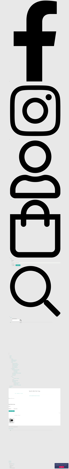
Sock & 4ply (14, 381)
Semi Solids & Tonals (15, 380)
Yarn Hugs (14, 375)
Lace (13, 379)
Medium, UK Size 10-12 (15, 364)
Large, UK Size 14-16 (15, 365)
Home (11, 355)
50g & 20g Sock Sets (16, 382)
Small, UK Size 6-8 (15, 363)
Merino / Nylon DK (16, 378)
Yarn (12, 376)
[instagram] (35, 139)
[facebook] (35, 81)
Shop (15, 393)
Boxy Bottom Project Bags (16, 369)
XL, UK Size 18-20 (15, 366)
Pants (12, 362)
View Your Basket (31, 395)
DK (13, 377)
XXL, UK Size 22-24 (15, 367)
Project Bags (13, 368)
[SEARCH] (21, 320)
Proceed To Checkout (37, 395)
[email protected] (11, 428)
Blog (10, 356)
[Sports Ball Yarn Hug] (10, 401)
